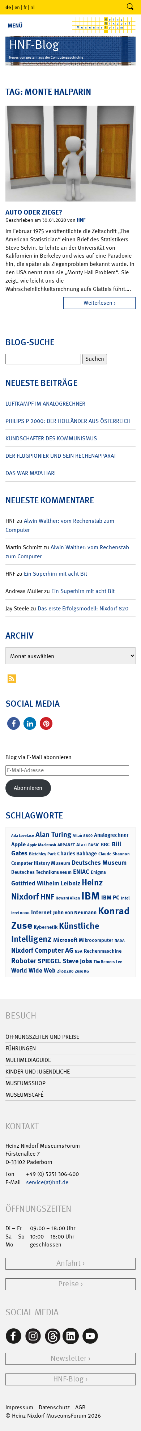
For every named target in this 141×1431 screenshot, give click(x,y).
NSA (78, 951)
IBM (90, 896)
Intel (125, 898)
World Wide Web (33, 970)
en (17, 7)
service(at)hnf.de (47, 1182)
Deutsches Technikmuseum (41, 871)
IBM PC (110, 897)
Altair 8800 (83, 835)
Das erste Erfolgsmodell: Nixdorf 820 (83, 608)
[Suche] (130, 7)
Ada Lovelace (22, 835)
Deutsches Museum (99, 862)
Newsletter (68, 1358)
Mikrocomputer (96, 939)
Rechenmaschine (102, 950)
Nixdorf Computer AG (42, 950)
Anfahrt (68, 1263)
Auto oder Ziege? (33, 212)
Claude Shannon (114, 854)
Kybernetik (45, 926)
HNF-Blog (68, 1379)
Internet (41, 912)
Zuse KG (82, 971)
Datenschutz (54, 1407)
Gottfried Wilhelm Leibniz (45, 883)
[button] (13, 723)
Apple (18, 844)
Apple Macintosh (41, 845)
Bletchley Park (42, 854)
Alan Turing (53, 834)
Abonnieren (28, 788)
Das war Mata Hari (30, 473)
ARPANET (66, 845)
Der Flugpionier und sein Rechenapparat (60, 456)
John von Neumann (75, 912)
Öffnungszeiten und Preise (42, 1037)
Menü (15, 25)
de (8, 7)
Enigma (98, 872)
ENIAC (81, 872)
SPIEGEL (49, 961)
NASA (120, 940)
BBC (105, 844)
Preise (68, 1284)
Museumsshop (25, 1083)
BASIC (93, 845)
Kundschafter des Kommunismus (51, 438)
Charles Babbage (77, 853)
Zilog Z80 (65, 971)
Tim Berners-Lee (108, 962)
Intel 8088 (20, 913)
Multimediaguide (28, 1060)
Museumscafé (24, 1094)
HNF (81, 219)
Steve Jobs (77, 961)
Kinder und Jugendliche (37, 1071)
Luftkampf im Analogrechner (45, 403)
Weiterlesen (98, 302)
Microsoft (65, 940)
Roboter (23, 960)
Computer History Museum (40, 862)
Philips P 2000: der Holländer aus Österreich (68, 421)
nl (32, 7)
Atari (81, 845)
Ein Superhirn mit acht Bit (55, 573)
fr (25, 7)
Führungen (20, 1048)
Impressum (19, 1407)
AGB (80, 1407)
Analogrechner (111, 835)
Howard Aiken (68, 898)
